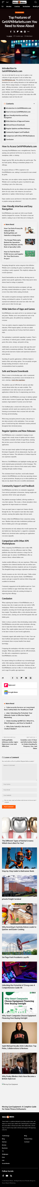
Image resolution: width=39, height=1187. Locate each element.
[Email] (21, 31)
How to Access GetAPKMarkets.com (18, 112)
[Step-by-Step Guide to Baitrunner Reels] (19, 858)
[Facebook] (3, 1175)
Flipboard (11, 685)
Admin (10, 36)
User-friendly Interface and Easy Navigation (16, 116)
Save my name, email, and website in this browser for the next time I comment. (20, 801)
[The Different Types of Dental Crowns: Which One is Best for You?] (19, 827)
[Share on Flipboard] (17, 31)
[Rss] (11, 1175)
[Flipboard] (6, 685)
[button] (3, 2)
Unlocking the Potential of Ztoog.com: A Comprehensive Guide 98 (18, 986)
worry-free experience (18, 380)
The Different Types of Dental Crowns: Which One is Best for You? (18, 842)
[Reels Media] (19, 2)
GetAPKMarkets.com (8, 80)
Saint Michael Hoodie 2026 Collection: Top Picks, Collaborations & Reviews (19, 1047)
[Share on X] (14, 31)
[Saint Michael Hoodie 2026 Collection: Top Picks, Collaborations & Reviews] (19, 1033)
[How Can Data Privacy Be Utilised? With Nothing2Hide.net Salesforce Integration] (30, 230)
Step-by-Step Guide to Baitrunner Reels (18, 871)
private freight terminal (11, 899)
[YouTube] (7, 1175)
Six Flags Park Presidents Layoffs (15, 957)
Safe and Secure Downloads (15, 125)
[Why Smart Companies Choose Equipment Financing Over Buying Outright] (19, 1002)
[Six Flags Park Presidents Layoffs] (19, 944)
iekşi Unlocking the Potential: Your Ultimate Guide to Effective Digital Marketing (18, 715)
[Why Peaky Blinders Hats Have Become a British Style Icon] (19, 1063)
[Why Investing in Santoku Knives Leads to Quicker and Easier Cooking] (19, 914)
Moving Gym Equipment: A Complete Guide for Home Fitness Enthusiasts (19, 1108)
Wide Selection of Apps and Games (18, 121)
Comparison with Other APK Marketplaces (20, 136)
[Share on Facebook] (10, 31)
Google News (13, 692)
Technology (19, 12)
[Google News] (6, 692)
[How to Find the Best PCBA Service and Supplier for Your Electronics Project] (30, 254)
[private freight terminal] (19, 886)
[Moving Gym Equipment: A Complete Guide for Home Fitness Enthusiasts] (19, 1093)
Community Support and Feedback (17, 132)
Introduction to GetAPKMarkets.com (18, 108)
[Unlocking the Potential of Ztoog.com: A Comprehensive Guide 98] (19, 972)
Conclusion (10, 139)
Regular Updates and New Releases (18, 128)
